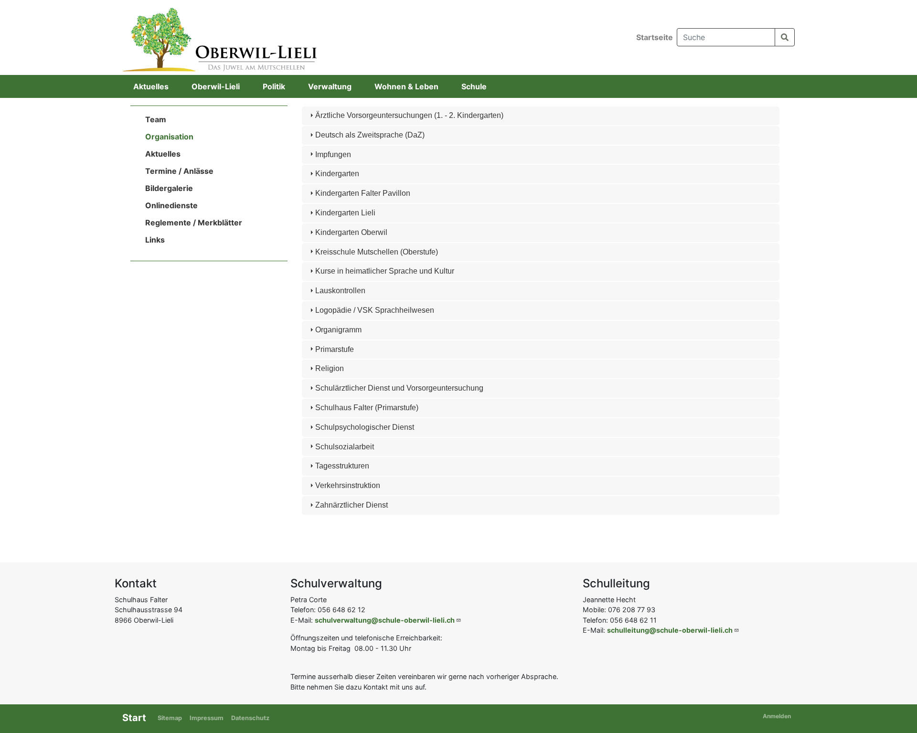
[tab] (541, 115)
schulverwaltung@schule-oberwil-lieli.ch (385, 620)
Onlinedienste (171, 205)
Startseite (654, 37)
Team (155, 119)
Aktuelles (163, 154)
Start (134, 717)
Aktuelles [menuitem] (151, 86)
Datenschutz (250, 718)
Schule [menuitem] (474, 86)
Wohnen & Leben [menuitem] (406, 86)
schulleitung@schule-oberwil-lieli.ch (670, 630)
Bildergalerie (169, 188)
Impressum (207, 718)
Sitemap (170, 718)
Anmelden (777, 716)
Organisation (169, 136)
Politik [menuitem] (274, 86)
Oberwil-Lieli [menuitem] (216, 86)
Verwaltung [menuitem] (330, 86)
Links (155, 239)
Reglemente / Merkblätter (193, 222)
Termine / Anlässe (179, 171)
